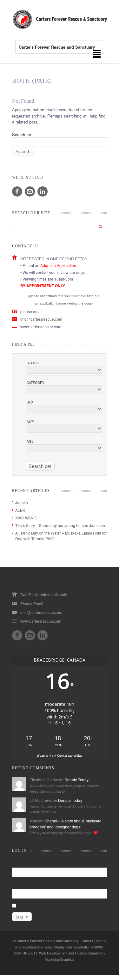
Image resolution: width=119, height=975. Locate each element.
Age (30, 441)
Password (20, 884)
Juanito (21, 502)
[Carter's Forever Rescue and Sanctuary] (59, 27)
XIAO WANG (25, 517)
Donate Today (76, 779)
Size (30, 422)
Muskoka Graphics (59, 959)
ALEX (20, 510)
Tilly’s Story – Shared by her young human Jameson (60, 525)
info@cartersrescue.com (41, 319)
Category (35, 382)
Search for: (22, 134)
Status (33, 363)
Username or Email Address (36, 862)
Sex (30, 402)
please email (31, 311)
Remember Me (30, 905)
